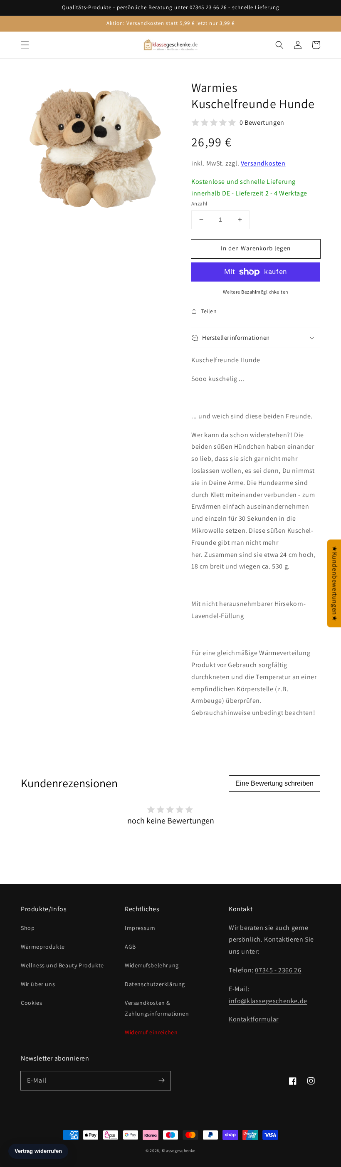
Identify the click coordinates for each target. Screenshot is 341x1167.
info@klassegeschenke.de (268, 1000)
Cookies (31, 1002)
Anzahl (199, 203)
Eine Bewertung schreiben (274, 783)
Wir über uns (38, 984)
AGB (130, 946)
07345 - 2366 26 (278, 970)
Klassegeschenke (179, 1150)
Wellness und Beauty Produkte (62, 965)
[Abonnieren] (161, 1080)
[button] (25, 45)
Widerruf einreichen (151, 1032)
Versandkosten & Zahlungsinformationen (157, 1008)
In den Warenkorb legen (256, 248)
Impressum (140, 928)
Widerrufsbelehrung (152, 965)
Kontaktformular (254, 1019)
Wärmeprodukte (43, 946)
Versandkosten (263, 163)
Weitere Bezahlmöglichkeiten (256, 292)
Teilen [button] (209, 311)
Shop (28, 928)
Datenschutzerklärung (155, 984)
